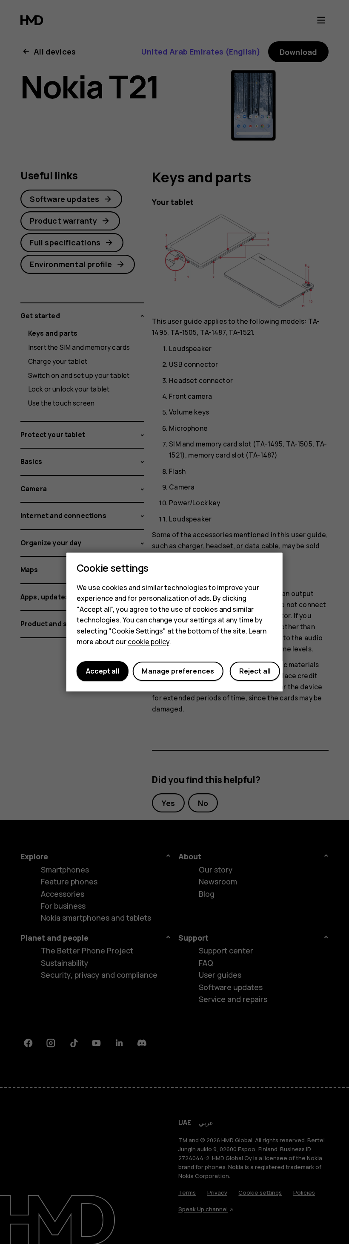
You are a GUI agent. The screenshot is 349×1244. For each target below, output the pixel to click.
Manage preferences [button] (178, 671)
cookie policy (148, 642)
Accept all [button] (102, 671)
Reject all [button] (255, 671)
